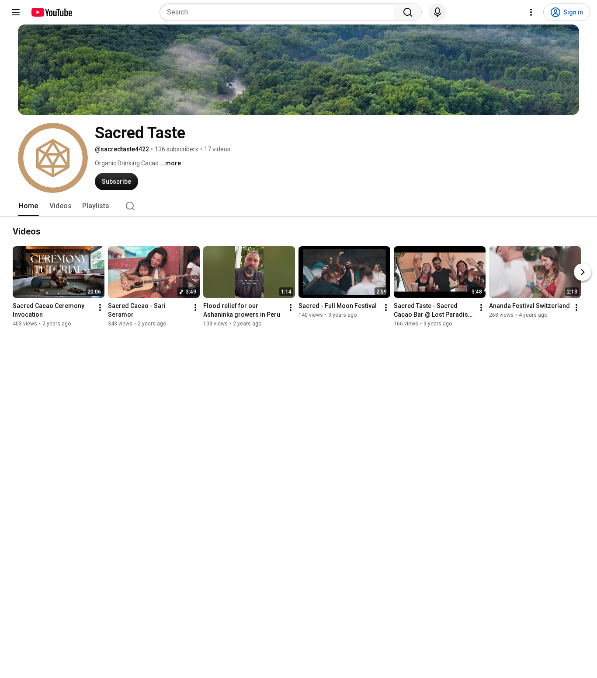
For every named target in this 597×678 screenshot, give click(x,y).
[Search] (408, 12)
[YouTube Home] (51, 12)
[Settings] (531, 12)
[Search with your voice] (437, 12)
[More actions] (100, 307)
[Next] (582, 272)
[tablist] (298, 206)
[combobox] (279, 12)
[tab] (28, 206)
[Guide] (15, 12)
